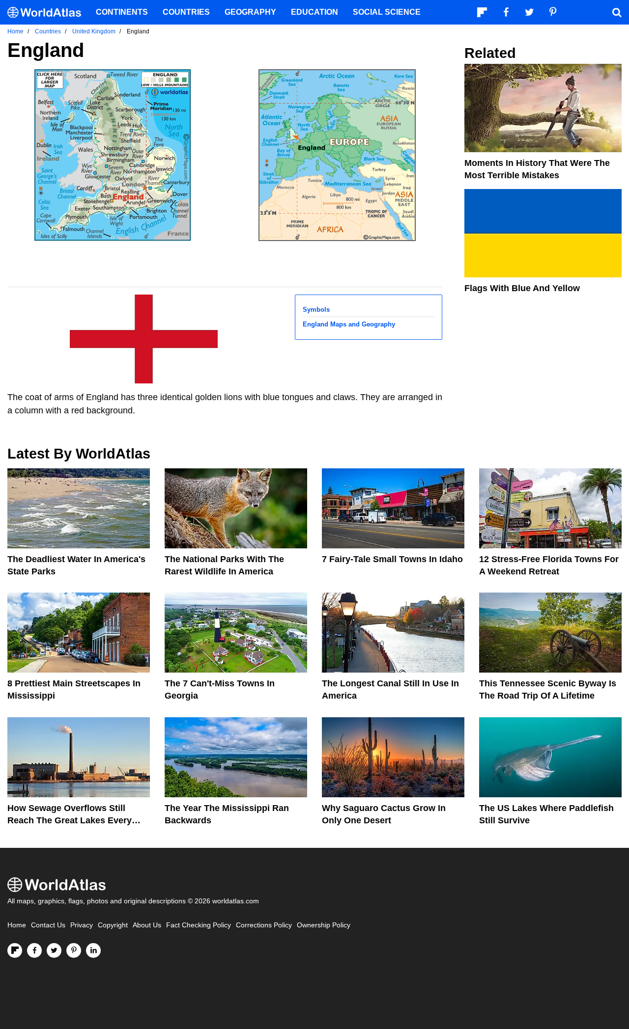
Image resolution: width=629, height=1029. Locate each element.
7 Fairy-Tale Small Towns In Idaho (392, 559)
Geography (250, 12)
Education (314, 12)
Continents (122, 12)
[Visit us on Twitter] (54, 950)
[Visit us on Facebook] (34, 950)
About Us (147, 925)
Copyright (113, 925)
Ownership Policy (323, 925)
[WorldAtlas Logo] (47, 12)
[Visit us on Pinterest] (73, 950)
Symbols (316, 309)
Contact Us (48, 925)
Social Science (387, 12)
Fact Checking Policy (198, 925)
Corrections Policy (264, 925)
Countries (186, 12)
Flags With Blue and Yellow (522, 288)
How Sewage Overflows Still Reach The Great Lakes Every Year (69, 820)
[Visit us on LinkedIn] (93, 950)
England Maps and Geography (349, 324)
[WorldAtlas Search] (617, 12)
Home (16, 925)
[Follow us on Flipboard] (14, 950)
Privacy (81, 925)
